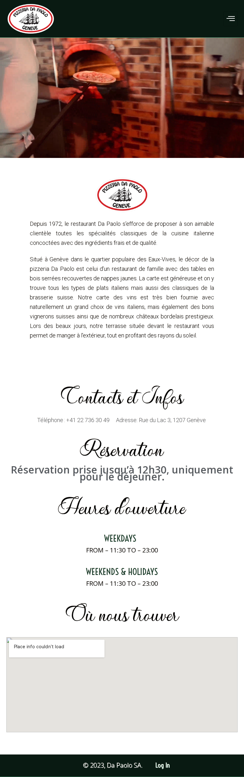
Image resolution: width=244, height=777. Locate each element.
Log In (163, 765)
